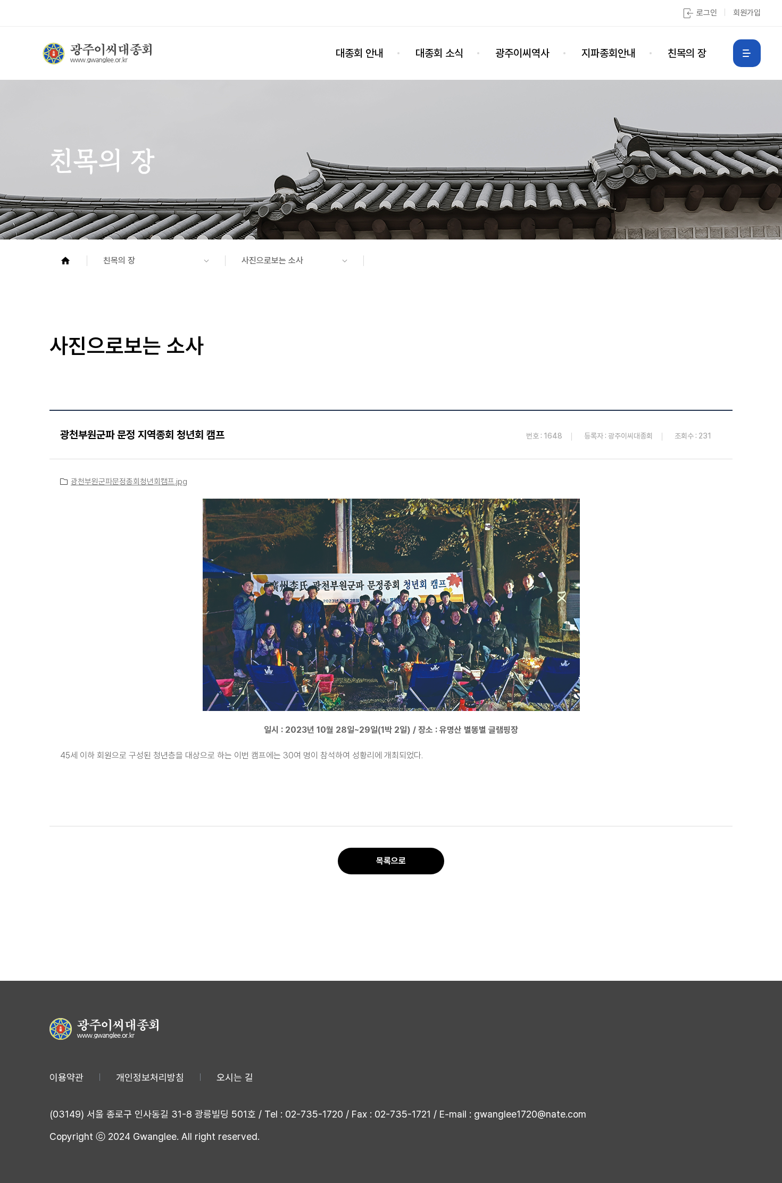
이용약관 (66, 1077)
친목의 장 (687, 53)
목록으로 (391, 861)
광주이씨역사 (522, 53)
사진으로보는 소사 (272, 260)
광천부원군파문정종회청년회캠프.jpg (129, 481)
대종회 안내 (360, 53)
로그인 (706, 13)
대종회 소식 (439, 53)
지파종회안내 (608, 53)
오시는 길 (235, 1077)
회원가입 (747, 13)
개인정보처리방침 (150, 1077)
